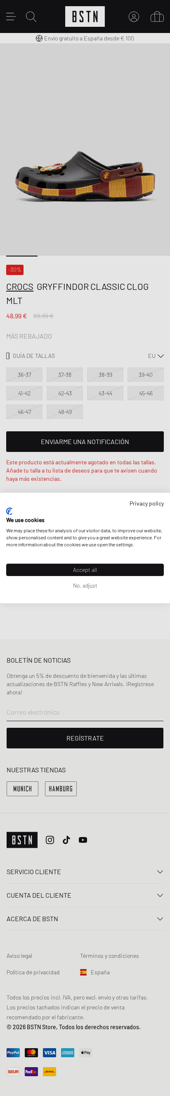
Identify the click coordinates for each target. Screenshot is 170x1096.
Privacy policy (147, 503)
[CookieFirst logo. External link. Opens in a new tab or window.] (9, 511)
